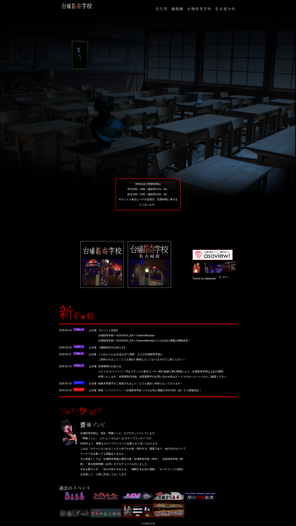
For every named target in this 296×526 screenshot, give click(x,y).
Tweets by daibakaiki (204, 278)
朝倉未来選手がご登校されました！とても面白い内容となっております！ (140, 383)
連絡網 (177, 9)
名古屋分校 (225, 9)
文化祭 (161, 9)
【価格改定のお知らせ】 (112, 347)
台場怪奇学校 (199, 9)
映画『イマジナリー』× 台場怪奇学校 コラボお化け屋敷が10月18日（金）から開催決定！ (150, 390)
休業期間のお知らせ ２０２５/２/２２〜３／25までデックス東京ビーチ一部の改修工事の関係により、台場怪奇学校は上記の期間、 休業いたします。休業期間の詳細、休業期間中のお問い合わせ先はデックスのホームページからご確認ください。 (163, 371)
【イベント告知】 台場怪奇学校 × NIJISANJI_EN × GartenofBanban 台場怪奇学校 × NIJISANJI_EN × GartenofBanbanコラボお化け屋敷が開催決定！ (144, 335)
